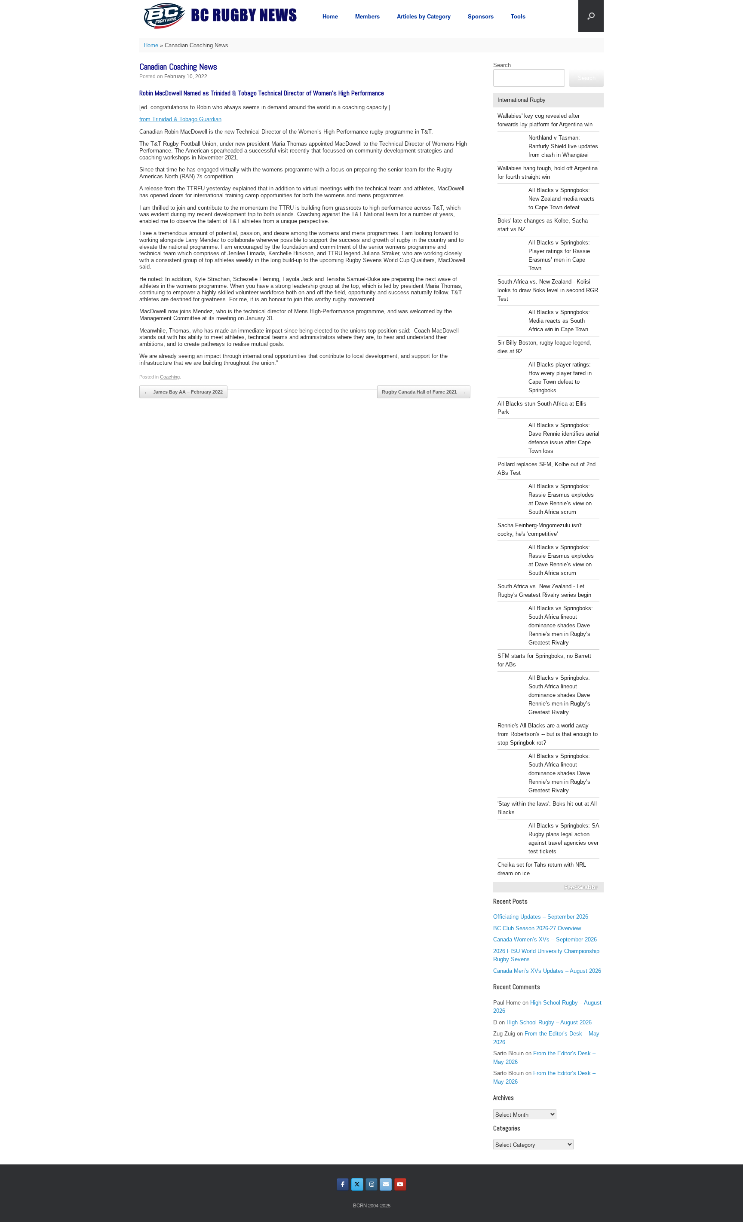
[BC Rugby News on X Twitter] (357, 1184)
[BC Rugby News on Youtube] (400, 1184)
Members (367, 16)
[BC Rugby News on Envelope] (386, 1184)
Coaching (170, 376)
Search (502, 65)
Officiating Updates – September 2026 (540, 916)
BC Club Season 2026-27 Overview (537, 928)
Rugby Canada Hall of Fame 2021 (424, 391)
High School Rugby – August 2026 (549, 1022)
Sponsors (481, 16)
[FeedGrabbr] (548, 887)
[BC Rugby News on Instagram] (371, 1184)
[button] (591, 16)
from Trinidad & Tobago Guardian (180, 119)
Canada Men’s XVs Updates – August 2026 (547, 971)
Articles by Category (424, 16)
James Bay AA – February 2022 (183, 391)
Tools (518, 16)
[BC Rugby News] (223, 16)
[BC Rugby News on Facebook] (343, 1184)
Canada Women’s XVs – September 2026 (545, 939)
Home (330, 16)
